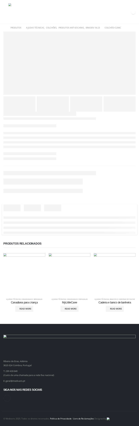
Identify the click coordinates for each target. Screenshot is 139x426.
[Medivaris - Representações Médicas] (16, 12)
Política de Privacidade (61, 418)
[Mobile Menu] (5, 12)
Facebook (7, 398)
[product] (24, 274)
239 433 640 (11, 371)
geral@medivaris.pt (15, 380)
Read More (25, 308)
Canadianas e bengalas (32, 299)
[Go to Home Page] (4, 28)
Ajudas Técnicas (13, 299)
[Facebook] (133, 12)
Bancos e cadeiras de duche (122, 299)
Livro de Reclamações (83, 418)
